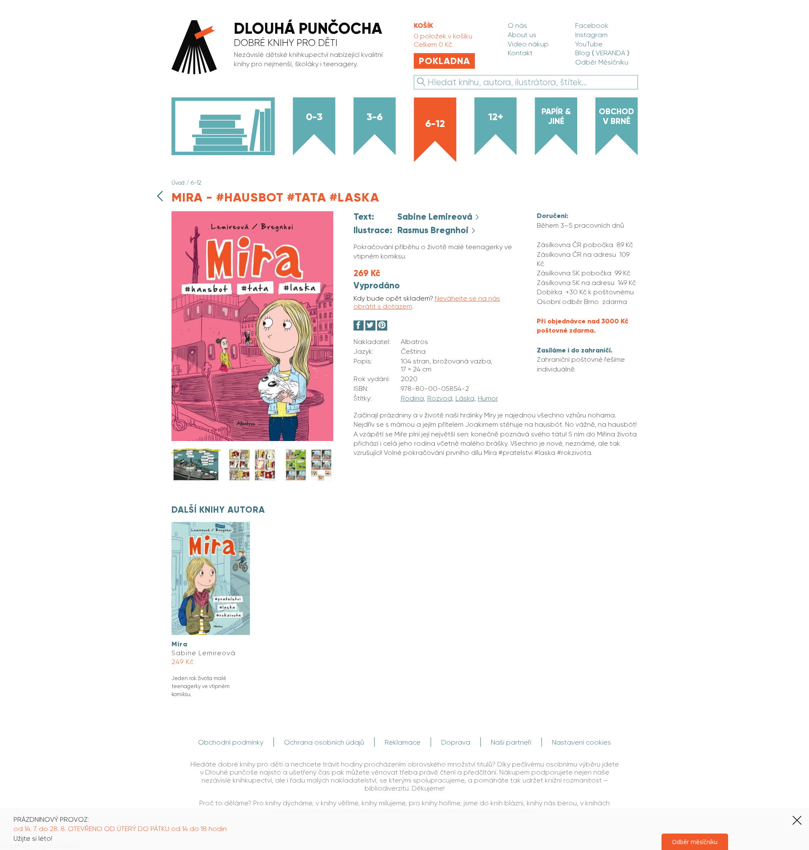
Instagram (591, 35)
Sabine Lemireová (435, 216)
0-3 (314, 116)
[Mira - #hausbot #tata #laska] (252, 439)
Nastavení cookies (581, 742)
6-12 (435, 123)
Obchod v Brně (616, 116)
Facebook (591, 26)
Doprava (455, 742)
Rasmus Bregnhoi (434, 230)
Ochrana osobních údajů (324, 742)
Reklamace (403, 742)
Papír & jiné (556, 116)
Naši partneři (511, 742)
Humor (488, 398)
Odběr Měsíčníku (601, 62)
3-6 (375, 116)
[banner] (282, 48)
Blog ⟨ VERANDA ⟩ (602, 53)
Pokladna (444, 61)
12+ (495, 116)
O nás (517, 26)
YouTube (589, 44)
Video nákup (528, 44)
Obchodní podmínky (230, 742)
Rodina (412, 398)
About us (522, 35)
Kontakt (520, 53)
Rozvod (439, 398)
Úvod (178, 182)
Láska (464, 398)
